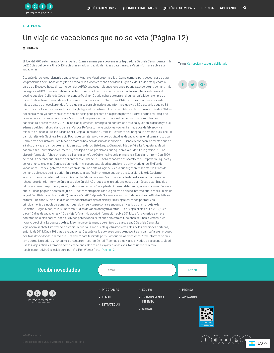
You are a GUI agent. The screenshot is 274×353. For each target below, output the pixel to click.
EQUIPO (147, 289)
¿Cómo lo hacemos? (140, 8)
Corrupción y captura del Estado (207, 63)
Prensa (36, 26)
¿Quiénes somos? (178, 8)
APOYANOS (228, 8)
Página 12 (108, 249)
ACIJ (26, 26)
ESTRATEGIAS (111, 304)
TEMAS (106, 297)
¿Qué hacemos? (101, 8)
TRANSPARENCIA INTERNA (153, 299)
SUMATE (147, 309)
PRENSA (207, 8)
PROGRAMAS (110, 289)
